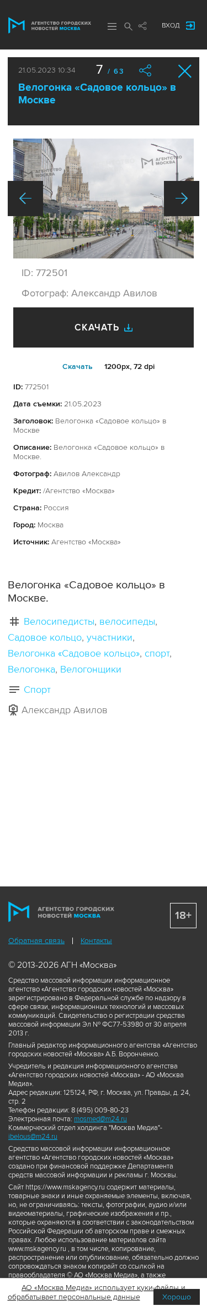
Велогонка (31, 669)
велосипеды (127, 621)
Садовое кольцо (45, 637)
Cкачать (77, 366)
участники (109, 637)
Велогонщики (90, 669)
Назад (25, 198)
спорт (157, 653)
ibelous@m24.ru (32, 1136)
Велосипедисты (59, 621)
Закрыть (185, 71)
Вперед (181, 198)
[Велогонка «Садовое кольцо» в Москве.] (103, 198)
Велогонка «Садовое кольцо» (74, 653)
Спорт (37, 690)
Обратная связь (36, 940)
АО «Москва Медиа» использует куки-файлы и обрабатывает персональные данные (97, 1292)
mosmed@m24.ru (100, 1119)
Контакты (96, 940)
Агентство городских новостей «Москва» (49, 25)
